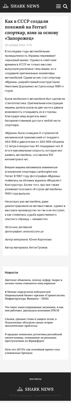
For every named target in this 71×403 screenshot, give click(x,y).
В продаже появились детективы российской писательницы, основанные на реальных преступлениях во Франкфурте (33, 337)
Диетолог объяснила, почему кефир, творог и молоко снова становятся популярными (33, 281)
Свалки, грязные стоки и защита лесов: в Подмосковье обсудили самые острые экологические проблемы (31, 322)
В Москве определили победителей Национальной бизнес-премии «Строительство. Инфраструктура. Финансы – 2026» (35, 295)
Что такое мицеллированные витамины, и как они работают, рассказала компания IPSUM (34, 308)
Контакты (35, 379)
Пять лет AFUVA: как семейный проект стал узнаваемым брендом (32, 351)
